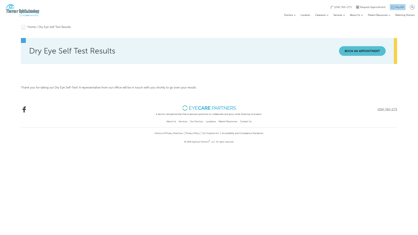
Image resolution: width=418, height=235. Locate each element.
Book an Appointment (362, 51)
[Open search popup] (412, 7)
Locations (211, 121)
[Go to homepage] (22, 10)
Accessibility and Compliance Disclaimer (242, 133)
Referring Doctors (405, 15)
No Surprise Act (210, 133)
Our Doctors (196, 121)
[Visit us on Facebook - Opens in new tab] (24, 109)
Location (305, 15)
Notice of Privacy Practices (169, 133)
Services (337, 15)
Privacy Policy (192, 133)
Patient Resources (378, 15)
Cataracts (320, 15)
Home (31, 27)
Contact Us (246, 121)
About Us (355, 15)
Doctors (288, 15)
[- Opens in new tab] (209, 107)
